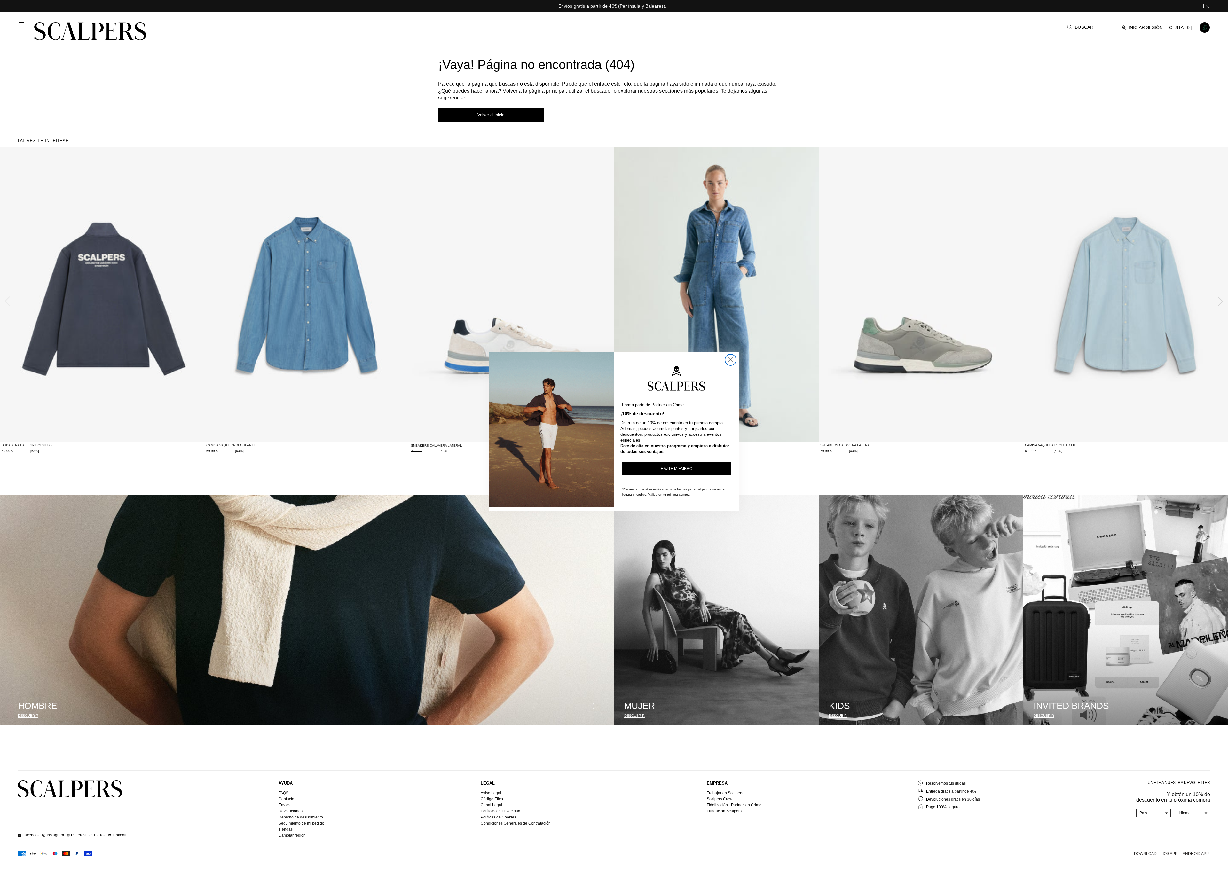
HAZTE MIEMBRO (676, 468)
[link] (1148, 789)
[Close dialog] (730, 359)
